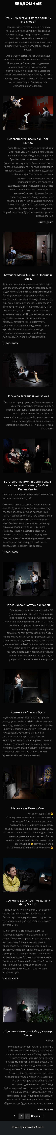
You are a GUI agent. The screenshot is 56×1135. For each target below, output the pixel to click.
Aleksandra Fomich (33, 1127)
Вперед (35, 1116)
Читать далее (45, 222)
